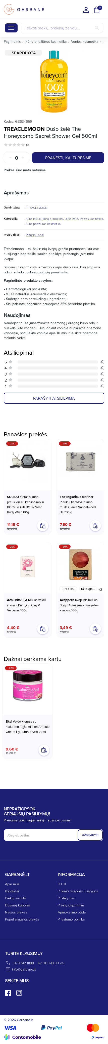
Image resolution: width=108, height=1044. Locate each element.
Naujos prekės (16, 912)
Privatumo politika (71, 919)
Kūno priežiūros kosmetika (43, 224)
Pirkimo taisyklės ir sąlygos (78, 891)
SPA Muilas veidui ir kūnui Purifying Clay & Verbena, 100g (26, 605)
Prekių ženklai (15, 898)
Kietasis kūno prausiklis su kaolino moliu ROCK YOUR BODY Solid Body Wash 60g (25, 504)
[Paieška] (96, 28)
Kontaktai (12, 891)
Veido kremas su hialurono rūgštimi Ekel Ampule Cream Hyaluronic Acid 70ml (27, 726)
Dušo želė (71, 219)
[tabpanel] (54, 81)
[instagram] (19, 993)
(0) (27, 145)
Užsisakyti (90, 835)
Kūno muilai (33, 219)
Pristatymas (66, 898)
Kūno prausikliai (52, 219)
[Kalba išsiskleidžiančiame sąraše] (86, 9)
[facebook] (8, 993)
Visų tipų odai (35, 235)
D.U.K (62, 884)
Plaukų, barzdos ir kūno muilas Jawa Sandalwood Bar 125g (78, 504)
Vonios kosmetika (91, 219)
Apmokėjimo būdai (72, 912)
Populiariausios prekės (22, 919)
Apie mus (12, 884)
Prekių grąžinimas (71, 905)
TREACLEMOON (24, 129)
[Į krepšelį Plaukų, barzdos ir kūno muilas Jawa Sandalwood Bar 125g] (95, 525)
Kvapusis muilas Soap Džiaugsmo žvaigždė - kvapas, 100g (79, 605)
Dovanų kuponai (17, 905)
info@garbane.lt (24, 969)
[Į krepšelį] (43, 750)
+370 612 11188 (23, 963)
